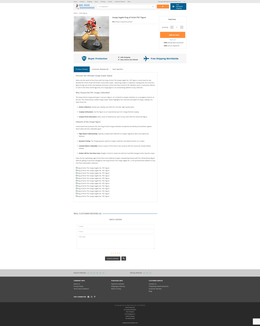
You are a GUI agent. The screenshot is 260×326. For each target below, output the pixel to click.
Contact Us (152, 284)
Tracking (102, 1)
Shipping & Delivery (118, 286)
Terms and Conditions (81, 289)
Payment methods (117, 284)
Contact (110, 1)
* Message (81, 237)
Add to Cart (173, 35)
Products (82, 1)
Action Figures (83, 13)
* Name (80, 226)
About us (77, 284)
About (96, 1)
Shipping (89, 1)
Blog (129, 1)
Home (75, 1)
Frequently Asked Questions (158, 286)
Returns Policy (116, 289)
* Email (80, 231)
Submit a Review (112, 259)
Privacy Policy (78, 286)
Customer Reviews (120, 1)
